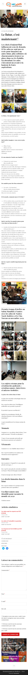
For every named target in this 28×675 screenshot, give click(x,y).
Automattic (16, 673)
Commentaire (5, 570)
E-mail (3, 601)
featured (4, 543)
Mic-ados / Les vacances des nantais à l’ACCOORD (10, 307)
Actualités (4, 31)
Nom (3, 594)
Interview (10, 31)
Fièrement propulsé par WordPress (11, 671)
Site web (3, 609)
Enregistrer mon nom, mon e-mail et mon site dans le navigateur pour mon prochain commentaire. (13, 618)
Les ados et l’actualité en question (11, 521)
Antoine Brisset (7, 538)
